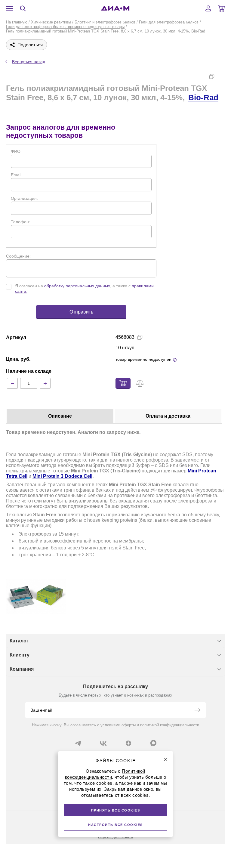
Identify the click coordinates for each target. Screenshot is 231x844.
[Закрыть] (165, 759)
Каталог (19, 640)
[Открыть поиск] (22, 8)
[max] (153, 743)
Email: (17, 174)
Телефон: (20, 221)
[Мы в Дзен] (128, 743)
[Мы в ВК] (103, 743)
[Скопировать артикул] (139, 337)
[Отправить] (197, 710)
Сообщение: (18, 256)
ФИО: (16, 151)
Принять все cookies (115, 810)
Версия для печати (115, 837)
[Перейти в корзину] (221, 8)
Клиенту (19, 654)
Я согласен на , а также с (84, 288)
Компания (22, 669)
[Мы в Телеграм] (78, 743)
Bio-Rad (203, 97)
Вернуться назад (28, 61)
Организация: (24, 198)
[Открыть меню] (9, 8)
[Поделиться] (221, 76)
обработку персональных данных (77, 285)
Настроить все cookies (115, 825)
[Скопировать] (211, 76)
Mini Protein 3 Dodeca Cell (62, 476)
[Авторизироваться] (208, 8)
